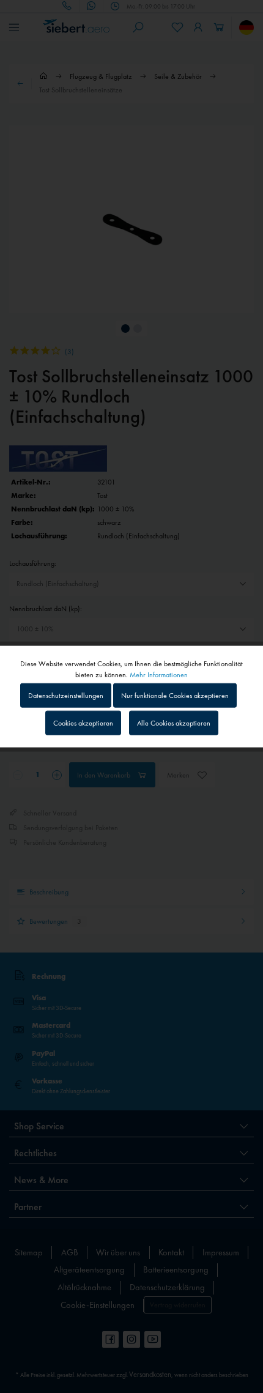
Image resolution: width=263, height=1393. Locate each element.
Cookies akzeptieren (83, 723)
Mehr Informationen (159, 674)
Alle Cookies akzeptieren (173, 723)
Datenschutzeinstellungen (65, 695)
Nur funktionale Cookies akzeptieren (175, 695)
